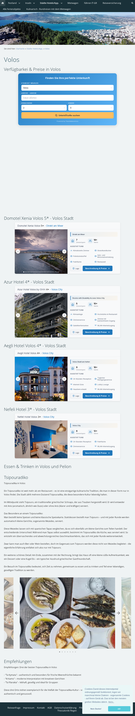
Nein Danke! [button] (95, 709)
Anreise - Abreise (29, 93)
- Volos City (55, 289)
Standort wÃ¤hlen (29, 83)
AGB (49, 707)
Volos (47, 48)
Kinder (71, 103)
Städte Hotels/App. (34, 48)
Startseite (20, 48)
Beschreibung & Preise (96, 268)
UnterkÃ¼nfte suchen (69, 115)
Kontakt (41, 707)
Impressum (28, 707)
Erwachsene (26, 103)
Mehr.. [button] (111, 702)
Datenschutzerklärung (65, 707)
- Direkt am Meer (53, 225)
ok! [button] (119, 709)
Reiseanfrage (14, 707)
